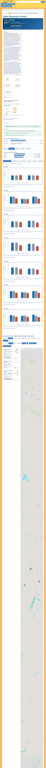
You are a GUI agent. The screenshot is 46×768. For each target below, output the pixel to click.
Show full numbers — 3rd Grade (9, 186)
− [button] (41, 351)
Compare (15, 358)
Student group (13, 163)
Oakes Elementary (14, 41)
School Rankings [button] (11, 4)
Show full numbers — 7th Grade (9, 281)
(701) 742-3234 (7, 94)
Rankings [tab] (5, 148)
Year (3, 163)
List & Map (5, 340)
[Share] (44, 2)
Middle (15, 338)
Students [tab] (23, 148)
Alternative (24, 338)
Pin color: (6, 346)
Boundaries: (32, 343)
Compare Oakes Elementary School (12, 118)
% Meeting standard (7, 161)
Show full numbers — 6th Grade (9, 257)
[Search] (42, 2)
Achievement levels (15, 161)
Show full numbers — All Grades (9, 328)
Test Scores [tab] (11, 148)
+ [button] (41, 349)
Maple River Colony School (8, 362)
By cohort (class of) (42, 161)
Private (28, 338)
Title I (39, 338)
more (7, 113)
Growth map (35, 161)
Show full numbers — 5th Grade (9, 233)
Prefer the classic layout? (33, 13)
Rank (15, 343)
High (19, 338)
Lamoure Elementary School (8, 371)
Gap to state (29, 161)
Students (18, 343)
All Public (5, 338)
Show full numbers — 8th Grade (9, 304)
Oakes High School (10, 104)
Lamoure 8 (5, 374)
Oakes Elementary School (7, 350)
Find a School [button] (4, 4)
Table (10, 340)
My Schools (24, 343)
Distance (10, 343)
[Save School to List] (18, 358)
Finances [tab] (28, 148)
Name (7, 343)
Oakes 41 (10, 37)
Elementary (10, 338)
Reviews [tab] (17, 148)
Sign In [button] (3, 6)
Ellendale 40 (6, 365)
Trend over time (22, 161)
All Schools (33, 338)
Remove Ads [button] (9, 6)
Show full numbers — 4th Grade (9, 210)
